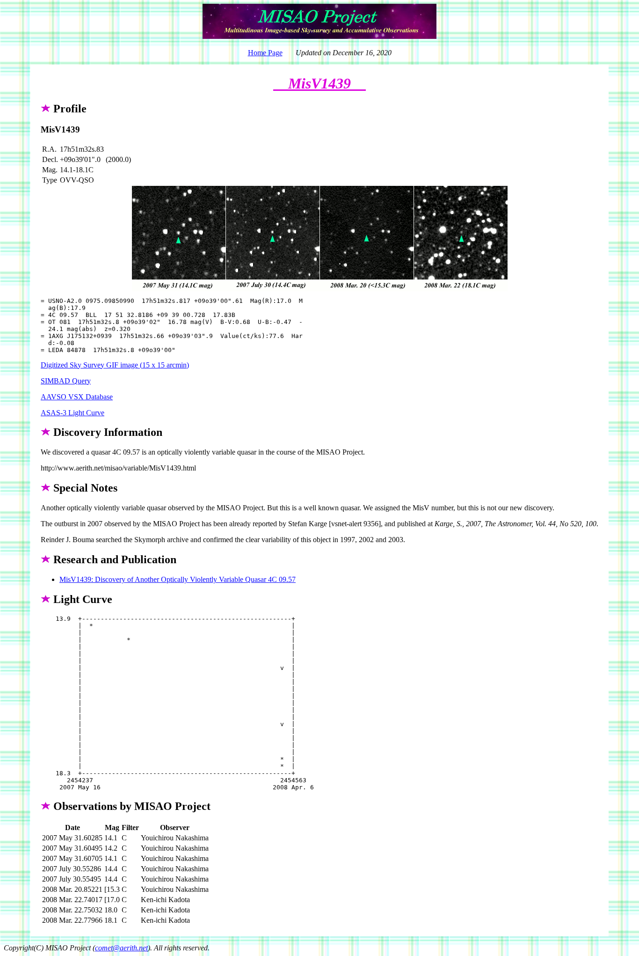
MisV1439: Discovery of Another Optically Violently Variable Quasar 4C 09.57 (177, 579)
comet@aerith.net (121, 948)
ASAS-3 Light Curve (72, 413)
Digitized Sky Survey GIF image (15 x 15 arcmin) (115, 365)
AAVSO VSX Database (77, 397)
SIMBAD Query (66, 381)
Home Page (265, 53)
